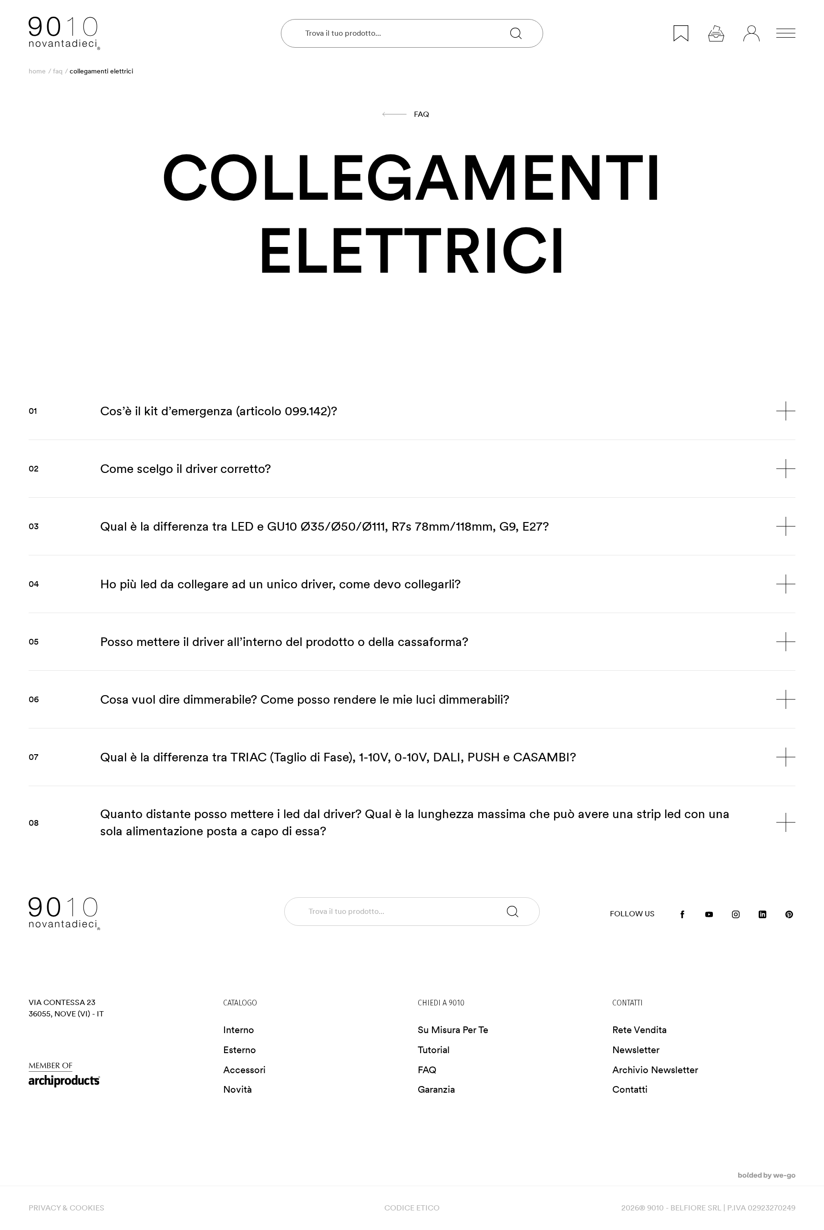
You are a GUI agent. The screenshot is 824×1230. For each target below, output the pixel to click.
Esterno (239, 1050)
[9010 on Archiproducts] (120, 1075)
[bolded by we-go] (766, 1175)
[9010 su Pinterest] (789, 913)
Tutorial (434, 1050)
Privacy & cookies (66, 1207)
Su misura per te (453, 1029)
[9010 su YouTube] (709, 913)
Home (37, 71)
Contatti (630, 1089)
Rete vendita (639, 1029)
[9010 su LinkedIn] (762, 913)
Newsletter (635, 1050)
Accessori (244, 1070)
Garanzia (436, 1089)
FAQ (57, 71)
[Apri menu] (785, 33)
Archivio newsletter (655, 1070)
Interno (238, 1029)
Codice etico (412, 1207)
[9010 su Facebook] (682, 913)
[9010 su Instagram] (736, 913)
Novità (237, 1089)
